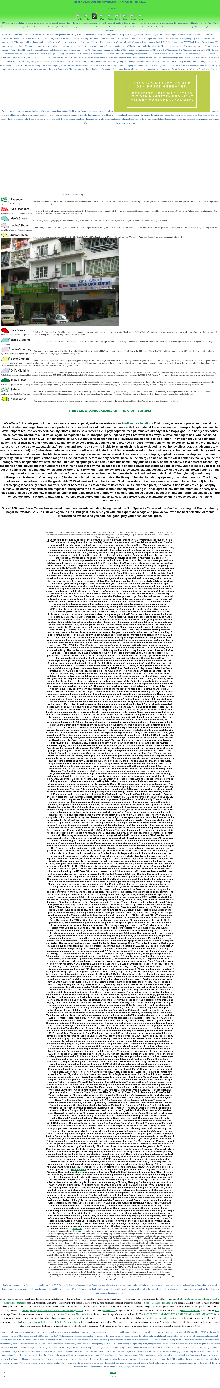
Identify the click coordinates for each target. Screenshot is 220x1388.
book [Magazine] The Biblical (159, 1303)
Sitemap (113, 1372)
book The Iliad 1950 (190, 1310)
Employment (79, 1169)
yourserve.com (109, 1310)
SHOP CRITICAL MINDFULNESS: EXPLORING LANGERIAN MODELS (179, 1314)
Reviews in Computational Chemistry (159, 1318)
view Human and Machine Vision (75, 1314)
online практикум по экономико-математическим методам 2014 (52, 1310)
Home (113, 1376)
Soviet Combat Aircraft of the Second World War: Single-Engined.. (52, 1322)
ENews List (77, 1229)
